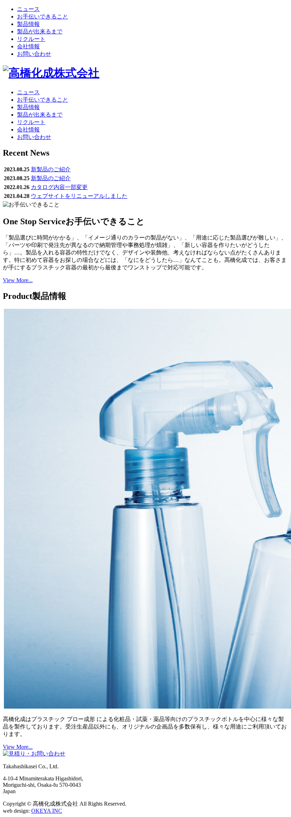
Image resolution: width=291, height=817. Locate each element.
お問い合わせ (34, 54)
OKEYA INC (46, 811)
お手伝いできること (42, 17)
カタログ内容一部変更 (59, 187)
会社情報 (28, 46)
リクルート (31, 39)
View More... (18, 280)
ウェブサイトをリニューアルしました (79, 196)
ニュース (28, 9)
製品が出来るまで (39, 31)
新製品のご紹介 (51, 169)
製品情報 (28, 24)
